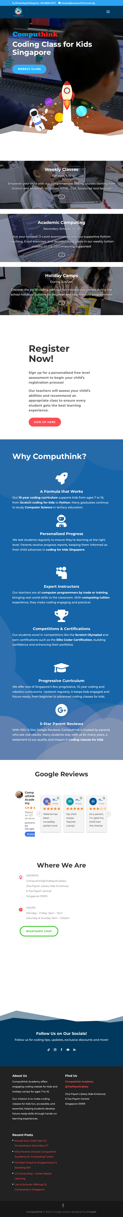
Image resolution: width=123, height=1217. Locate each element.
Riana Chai (55, 799)
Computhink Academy (30, 798)
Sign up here (45, 422)
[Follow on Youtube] (67, 1049)
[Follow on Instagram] (55, 1049)
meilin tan (78, 799)
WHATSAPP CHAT (39, 931)
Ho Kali (101, 799)
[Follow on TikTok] (48, 1049)
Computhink (34, 1211)
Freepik (91, 1211)
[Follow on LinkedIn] (74, 1049)
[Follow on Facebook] (61, 1049)
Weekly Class (29, 69)
